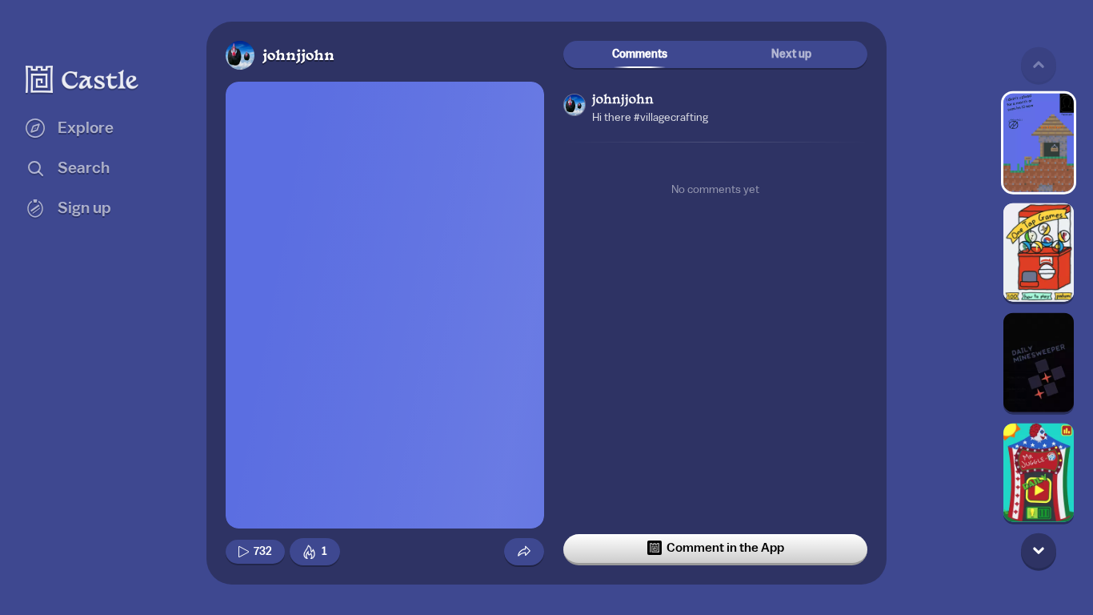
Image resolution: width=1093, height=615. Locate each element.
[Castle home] (82, 79)
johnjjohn (298, 56)
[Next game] (1038, 550)
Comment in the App (725, 547)
